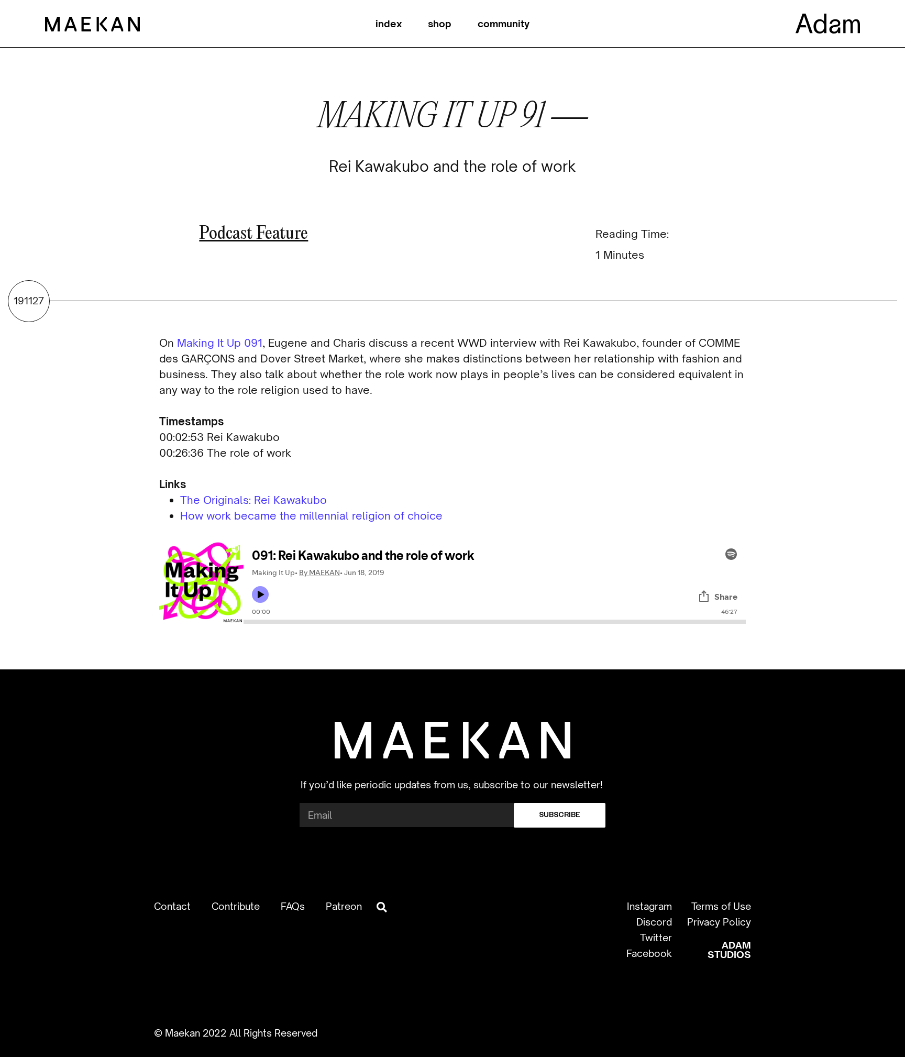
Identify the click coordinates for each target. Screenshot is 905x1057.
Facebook (649, 953)
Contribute (236, 906)
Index (389, 23)
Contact (172, 906)
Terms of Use (721, 906)
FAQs (293, 906)
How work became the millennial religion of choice (311, 515)
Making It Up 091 (219, 342)
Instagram (649, 906)
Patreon (344, 906)
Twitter (656, 937)
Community (503, 23)
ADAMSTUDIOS (729, 949)
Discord (654, 922)
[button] (381, 907)
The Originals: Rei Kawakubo (253, 500)
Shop (439, 23)
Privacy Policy (719, 922)
